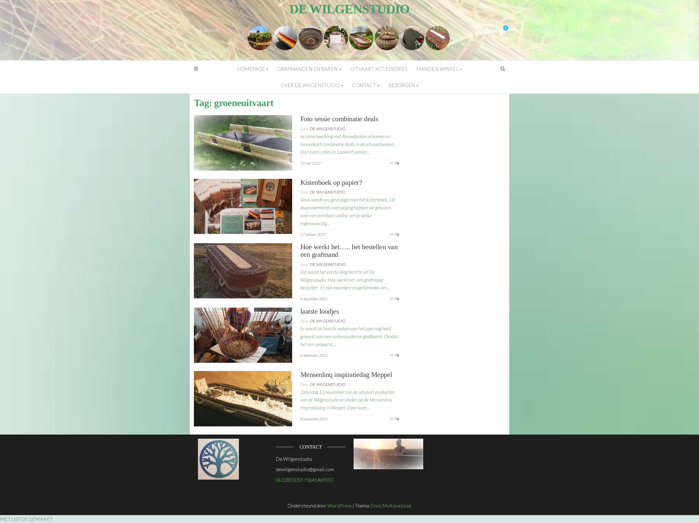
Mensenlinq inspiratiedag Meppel (346, 375)
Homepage (251, 69)
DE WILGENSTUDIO (349, 9)
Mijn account (207, 29)
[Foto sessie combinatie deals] (243, 142)
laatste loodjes (319, 311)
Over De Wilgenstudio (310, 85)
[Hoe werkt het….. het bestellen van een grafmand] (243, 270)
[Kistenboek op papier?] (243, 206)
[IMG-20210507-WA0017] (361, 37)
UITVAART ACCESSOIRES (378, 69)
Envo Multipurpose (391, 506)
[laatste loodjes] (243, 334)
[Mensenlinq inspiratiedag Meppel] (243, 398)
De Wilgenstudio (328, 128)
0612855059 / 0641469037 (305, 480)
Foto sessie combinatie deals (339, 119)
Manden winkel (437, 69)
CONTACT (364, 85)
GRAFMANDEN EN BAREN (308, 69)
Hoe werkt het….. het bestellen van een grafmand (349, 251)
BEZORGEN (402, 85)
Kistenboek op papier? (331, 182)
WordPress (339, 506)
